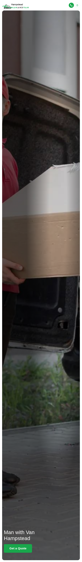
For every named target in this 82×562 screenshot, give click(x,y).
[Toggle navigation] (77, 5)
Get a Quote (17, 548)
